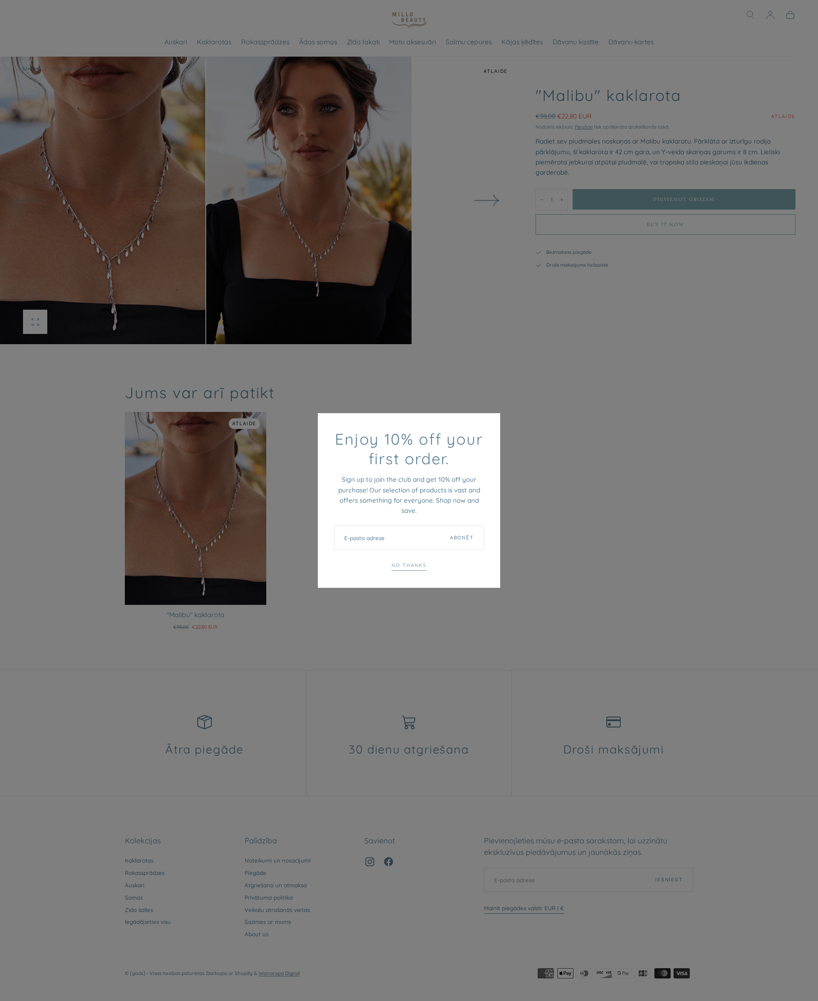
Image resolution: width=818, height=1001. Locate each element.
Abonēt (462, 538)
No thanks (409, 565)
